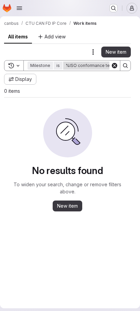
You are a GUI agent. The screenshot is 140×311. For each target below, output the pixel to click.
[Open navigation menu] (19, 8)
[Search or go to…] (113, 8)
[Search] (125, 65)
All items (18, 36)
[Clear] (114, 66)
